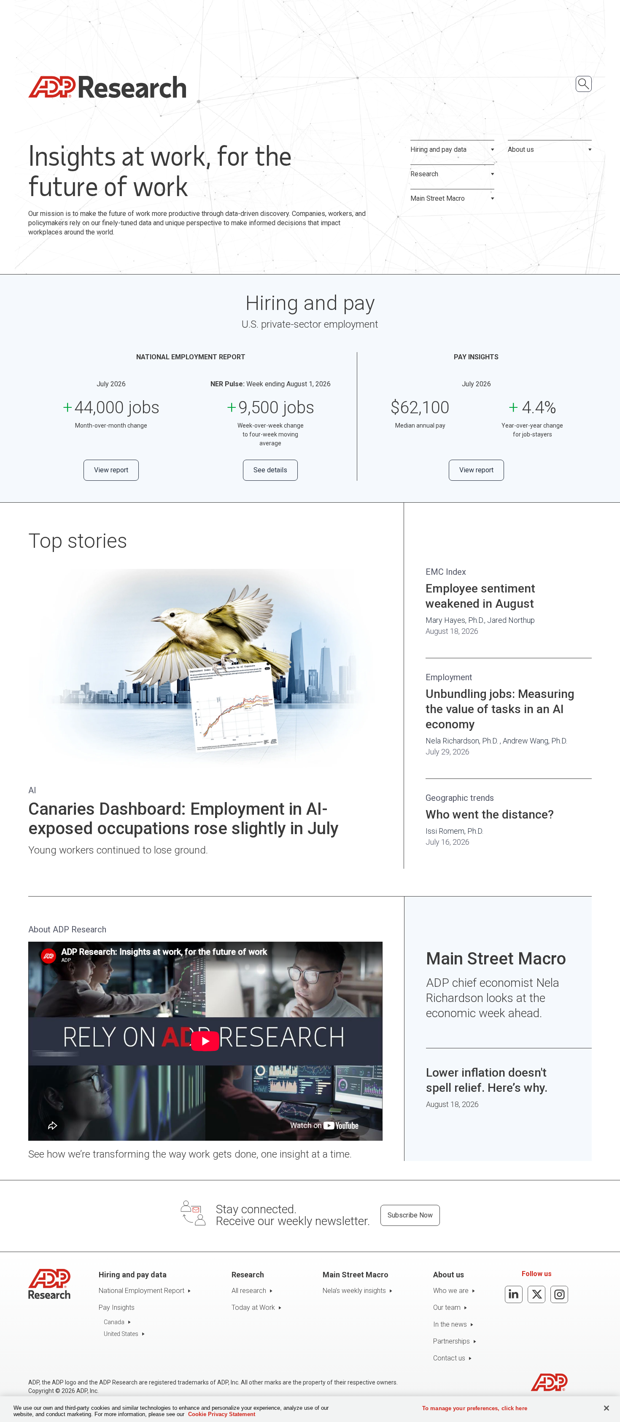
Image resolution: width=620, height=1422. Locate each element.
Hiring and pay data (438, 149)
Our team (447, 1308)
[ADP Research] (107, 87)
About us (521, 149)
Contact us (449, 1358)
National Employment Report (141, 1291)
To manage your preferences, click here (474, 1408)
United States (121, 1333)
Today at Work (253, 1308)
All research (249, 1291)
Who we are (451, 1291)
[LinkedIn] (514, 1294)
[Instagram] (559, 1294)
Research (424, 174)
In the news (450, 1324)
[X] (536, 1294)
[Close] (606, 1408)
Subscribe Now (410, 1215)
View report (111, 470)
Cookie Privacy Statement (221, 1414)
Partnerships (451, 1341)
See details (270, 470)
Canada (114, 1322)
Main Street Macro (437, 198)
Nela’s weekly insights (354, 1291)
